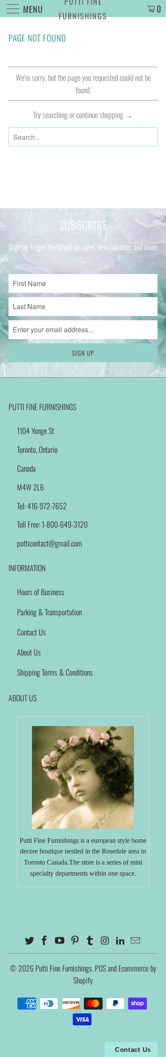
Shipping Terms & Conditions (55, 672)
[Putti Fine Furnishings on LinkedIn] (120, 940)
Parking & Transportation (49, 611)
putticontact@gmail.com (49, 543)
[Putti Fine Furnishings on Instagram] (105, 940)
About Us (29, 652)
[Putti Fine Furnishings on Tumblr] (90, 940)
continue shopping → (104, 114)
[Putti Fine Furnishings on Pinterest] (75, 940)
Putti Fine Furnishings (83, 8)
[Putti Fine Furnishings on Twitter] (29, 940)
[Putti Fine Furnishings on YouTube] (60, 940)
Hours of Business (40, 591)
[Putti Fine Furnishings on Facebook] (44, 940)
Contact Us (31, 632)
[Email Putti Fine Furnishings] (135, 940)
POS (100, 968)
